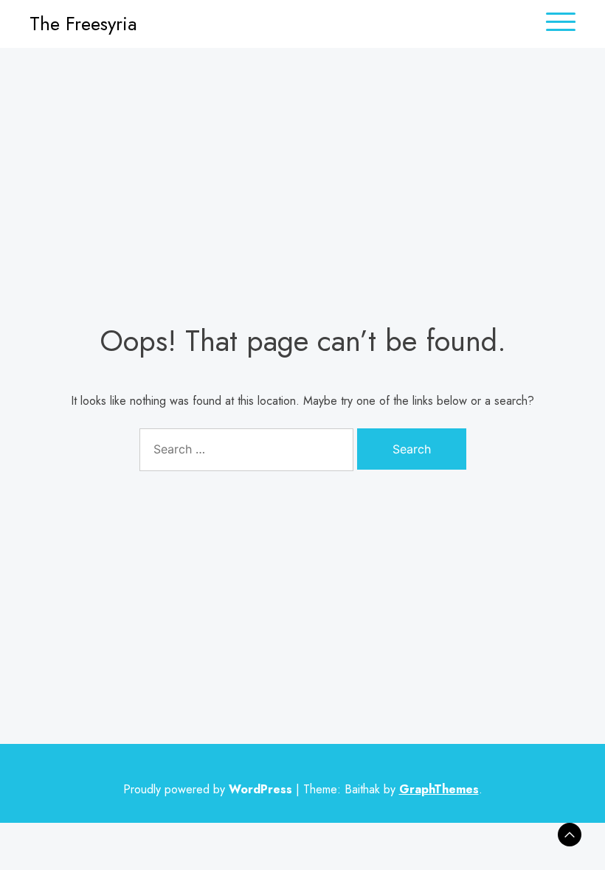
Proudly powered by (207, 789)
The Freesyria (83, 24)
